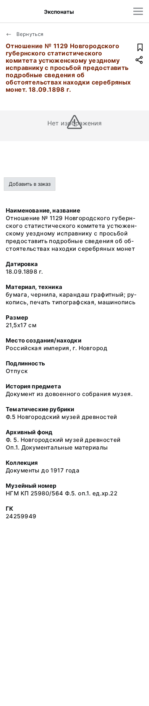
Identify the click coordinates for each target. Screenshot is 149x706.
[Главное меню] (138, 11)
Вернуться (29, 34)
